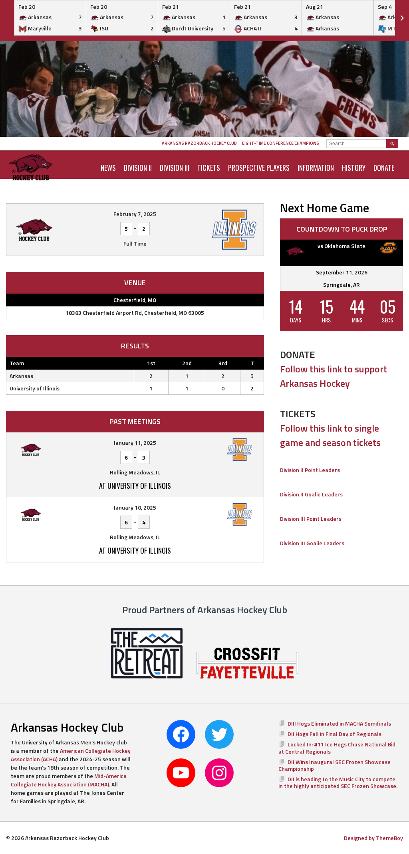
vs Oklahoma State (341, 246)
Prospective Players (259, 167)
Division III (174, 167)
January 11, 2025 (134, 442)
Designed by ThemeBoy (373, 838)
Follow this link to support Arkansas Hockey (333, 376)
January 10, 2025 (134, 507)
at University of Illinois (135, 485)
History (353, 167)
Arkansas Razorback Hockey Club (199, 143)
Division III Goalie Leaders (312, 543)
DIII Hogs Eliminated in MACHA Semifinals (339, 723)
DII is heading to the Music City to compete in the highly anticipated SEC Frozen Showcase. (337, 782)
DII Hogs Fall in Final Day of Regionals (334, 734)
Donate (383, 167)
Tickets (208, 167)
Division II (138, 167)
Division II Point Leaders (310, 470)
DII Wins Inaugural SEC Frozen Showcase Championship (334, 765)
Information (316, 167)
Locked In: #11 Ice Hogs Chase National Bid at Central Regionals (336, 748)
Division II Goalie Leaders (311, 494)
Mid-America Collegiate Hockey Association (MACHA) (69, 780)
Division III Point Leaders (310, 518)
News (108, 167)
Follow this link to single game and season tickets (330, 435)
